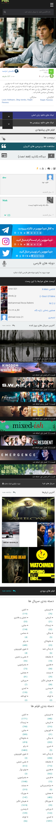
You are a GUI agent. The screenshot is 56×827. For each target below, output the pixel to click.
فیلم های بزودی (47, 591)
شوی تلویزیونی (20, 754)
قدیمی (48, 777)
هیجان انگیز (21, 801)
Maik (4, 200)
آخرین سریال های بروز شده (42, 325)
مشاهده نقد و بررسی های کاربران (38, 146)
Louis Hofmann (8, 100)
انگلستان (11, 71)
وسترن (23, 809)
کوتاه (24, 817)
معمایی (48, 793)
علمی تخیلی (21, 762)
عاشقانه (48, 762)
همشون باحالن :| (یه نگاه (45, 310)
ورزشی (48, 809)
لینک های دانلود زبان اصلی (42, 115)
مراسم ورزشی (45, 785)
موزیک (23, 793)
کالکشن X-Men (48, 289)
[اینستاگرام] (28, 246)
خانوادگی (22, 738)
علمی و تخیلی (20, 657)
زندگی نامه (47, 754)
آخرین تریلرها (48, 492)
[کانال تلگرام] (28, 234)
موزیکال (48, 801)
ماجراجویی (22, 777)
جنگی (49, 738)
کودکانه (23, 696)
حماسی (23, 633)
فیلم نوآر (23, 770)
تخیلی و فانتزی (20, 617)
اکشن (24, 715)
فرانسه (4, 71)
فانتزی (48, 770)
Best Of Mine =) (47, 296)
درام (24, 746)
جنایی (24, 730)
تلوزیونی (47, 730)
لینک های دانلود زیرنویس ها (42, 122)
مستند (23, 785)
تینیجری (51, 317)
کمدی (49, 817)
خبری (49, 746)
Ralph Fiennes (46, 100)
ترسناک (23, 722)
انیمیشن (47, 715)
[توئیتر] (28, 257)
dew (4, 177)
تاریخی (48, 722)
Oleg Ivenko (21, 100)
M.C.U (52, 303)
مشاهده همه (6, 325)
